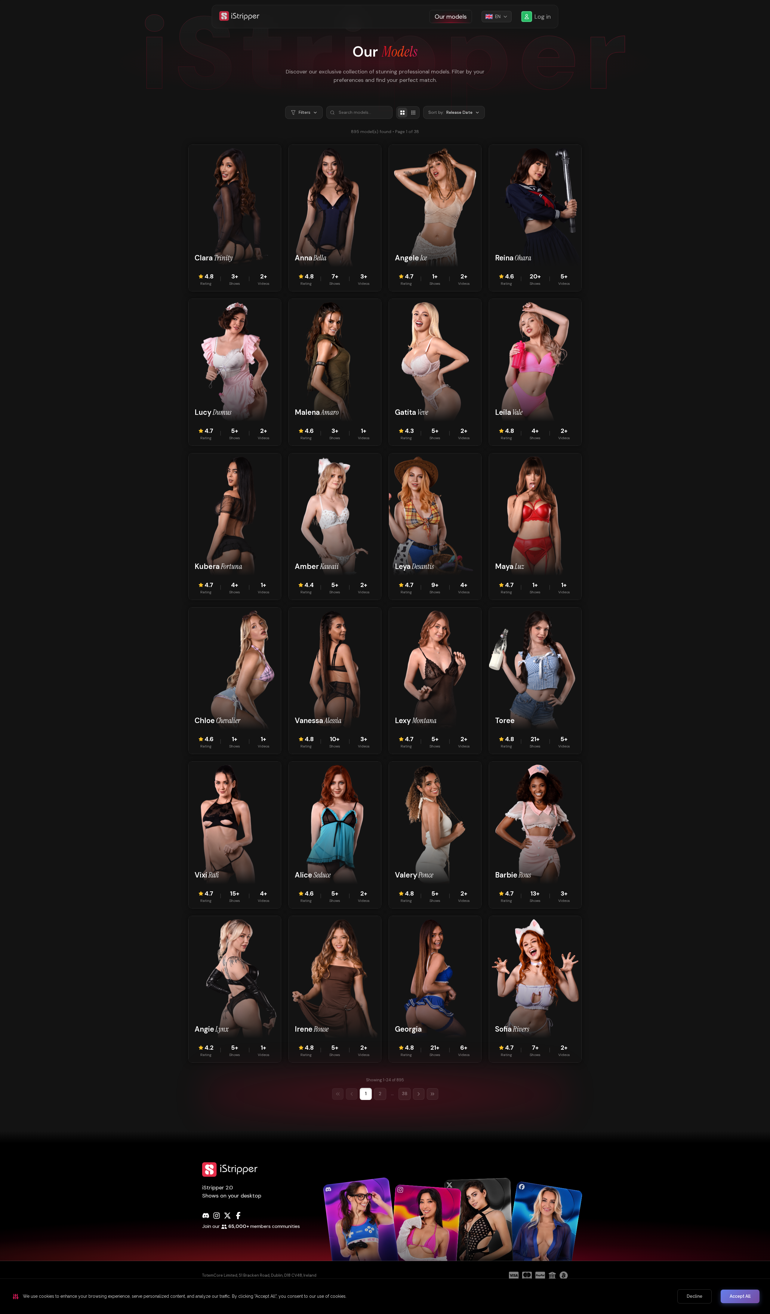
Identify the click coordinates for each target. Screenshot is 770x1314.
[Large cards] (402, 112)
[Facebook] (238, 1215)
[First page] (337, 1094)
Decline (694, 1296)
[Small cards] (413, 112)
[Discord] (205, 1215)
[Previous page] (351, 1094)
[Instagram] (216, 1215)
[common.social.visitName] (361, 1230)
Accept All (740, 1296)
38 (404, 1094)
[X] (227, 1215)
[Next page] (418, 1094)
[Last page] (432, 1094)
